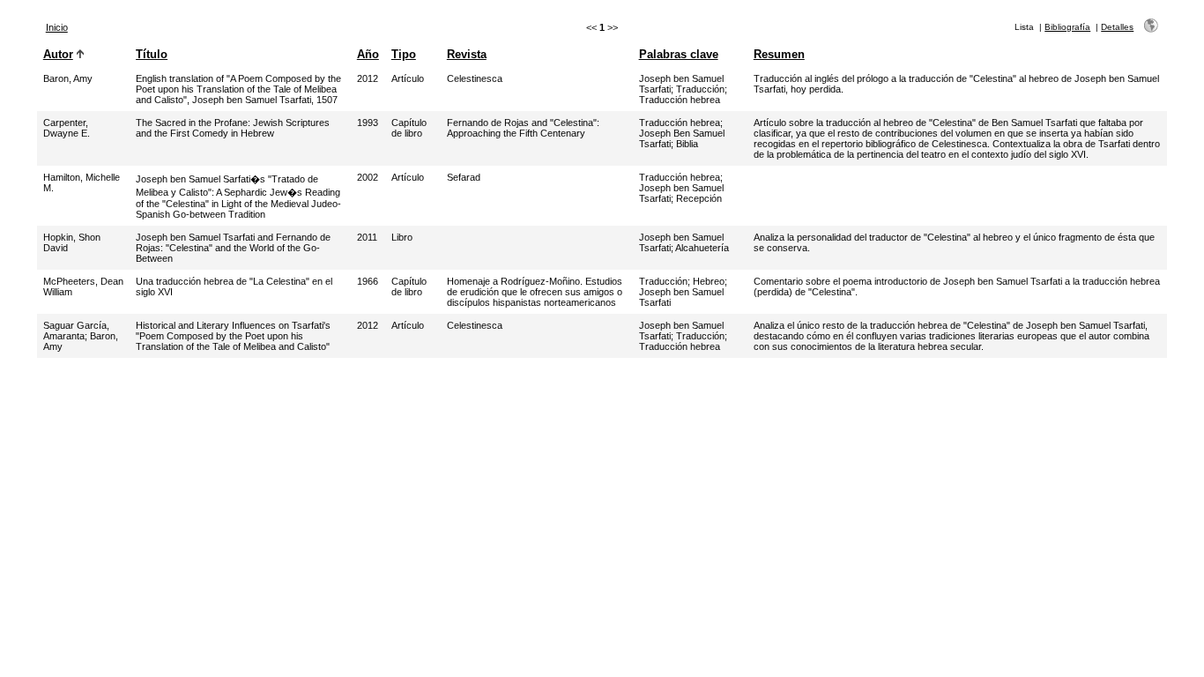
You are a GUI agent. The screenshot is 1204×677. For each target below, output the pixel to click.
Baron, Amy (68, 78)
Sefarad (463, 177)
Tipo (403, 54)
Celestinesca (474, 78)
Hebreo (709, 281)
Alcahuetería (702, 247)
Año (368, 54)
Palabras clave (678, 54)
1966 (367, 281)
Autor (58, 54)
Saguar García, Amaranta (76, 330)
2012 (367, 78)
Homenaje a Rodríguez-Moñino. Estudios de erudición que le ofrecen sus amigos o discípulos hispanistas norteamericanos (534, 292)
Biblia (687, 143)
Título (151, 54)
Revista (467, 54)
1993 (367, 122)
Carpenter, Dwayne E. (66, 127)
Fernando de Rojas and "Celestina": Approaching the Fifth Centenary (523, 127)
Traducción (700, 89)
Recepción (699, 198)
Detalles (1117, 27)
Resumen (779, 54)
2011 (367, 237)
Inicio (57, 27)
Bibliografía (1067, 27)
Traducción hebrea (679, 99)
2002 (367, 177)
